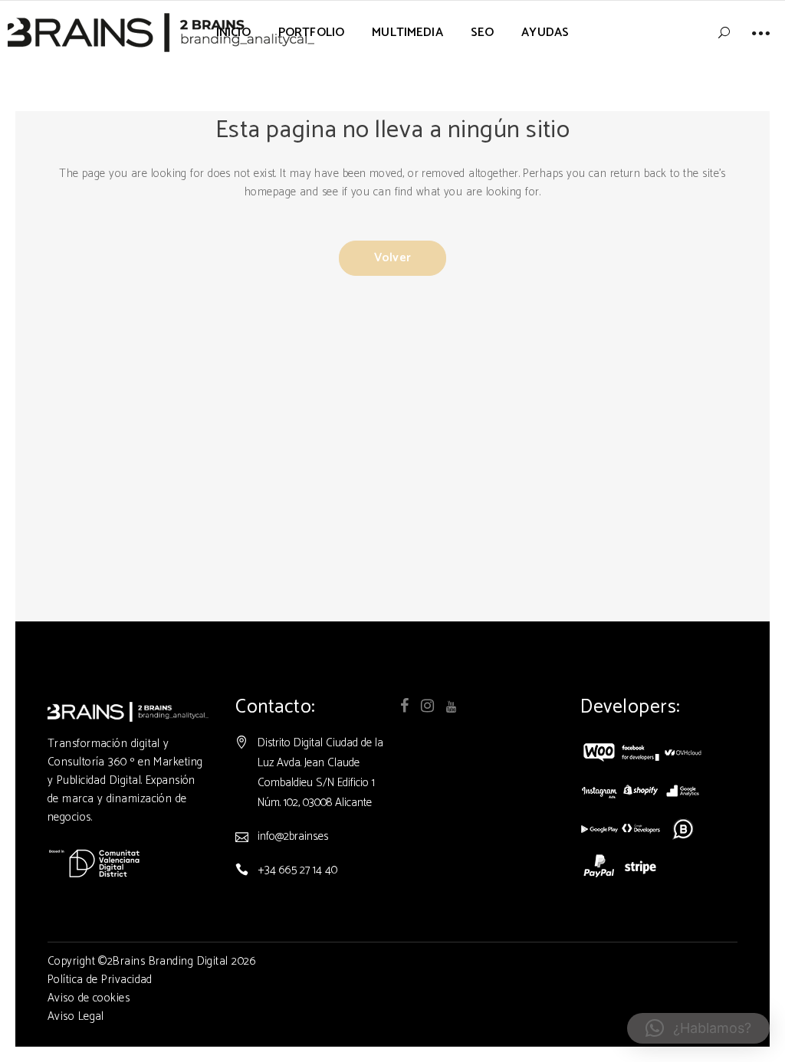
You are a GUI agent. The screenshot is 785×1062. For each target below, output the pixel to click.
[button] (698, 1028)
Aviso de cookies (89, 998)
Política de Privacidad (100, 979)
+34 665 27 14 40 (297, 870)
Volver (392, 257)
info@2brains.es (293, 836)
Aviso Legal (76, 1016)
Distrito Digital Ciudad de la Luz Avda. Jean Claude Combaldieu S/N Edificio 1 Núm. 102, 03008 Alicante (320, 772)
